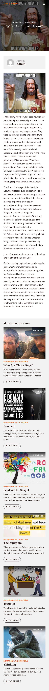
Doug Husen (11, 3)
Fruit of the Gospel (16, 490)
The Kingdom (13, 543)
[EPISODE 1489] (24, 524)
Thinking (10, 664)
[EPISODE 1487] (24, 642)
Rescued (9, 426)
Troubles (9, 603)
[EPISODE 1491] (24, 403)
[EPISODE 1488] (24, 581)
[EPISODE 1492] (24, 343)
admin (19, 33)
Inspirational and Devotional (24, 23)
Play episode (14, 382)
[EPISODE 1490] (24, 467)
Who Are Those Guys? (18, 365)
